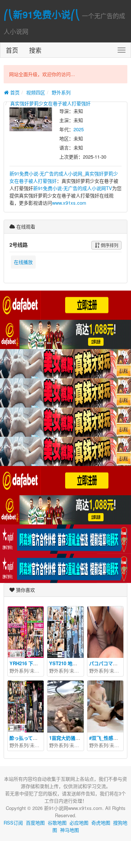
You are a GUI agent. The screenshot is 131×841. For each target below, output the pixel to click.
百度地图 (35, 822)
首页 (12, 49)
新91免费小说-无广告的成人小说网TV (72, 188)
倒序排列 (109, 245)
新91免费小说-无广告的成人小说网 (45, 173)
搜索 (35, 49)
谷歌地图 (57, 822)
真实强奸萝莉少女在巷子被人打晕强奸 (50, 103)
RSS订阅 (13, 822)
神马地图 (69, 829)
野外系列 (61, 92)
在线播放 (23, 261)
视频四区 (35, 92)
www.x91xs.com (69, 202)
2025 (79, 129)
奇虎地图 (100, 822)
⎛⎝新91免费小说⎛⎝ (42, 14)
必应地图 (79, 822)
